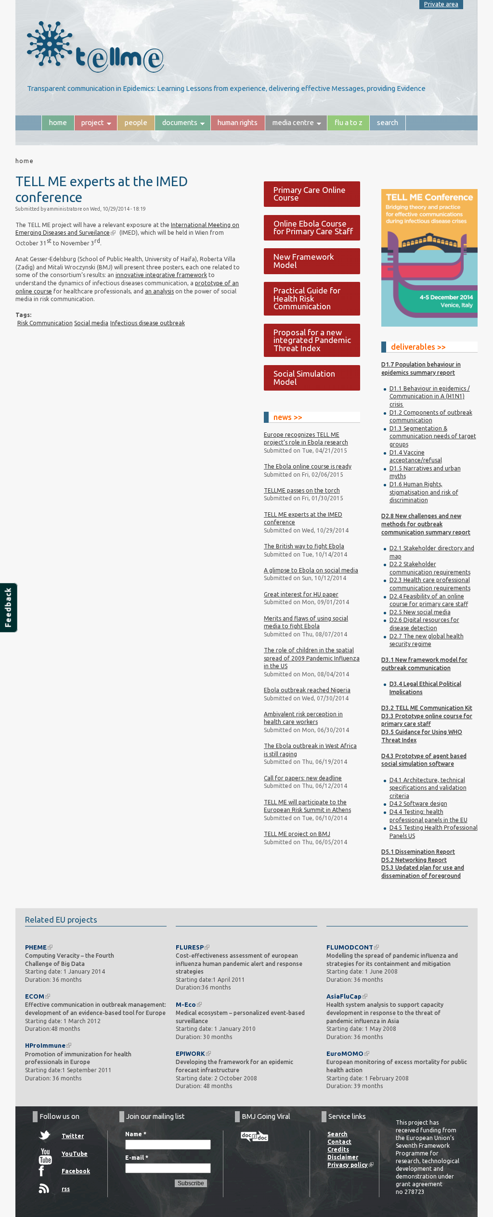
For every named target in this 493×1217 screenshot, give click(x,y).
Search (387, 122)
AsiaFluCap (344, 996)
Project (89, 124)
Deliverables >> (418, 346)
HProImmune (45, 1045)
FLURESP (190, 947)
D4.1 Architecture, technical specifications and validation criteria (428, 788)
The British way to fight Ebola (304, 546)
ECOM (34, 996)
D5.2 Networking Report (414, 860)
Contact (339, 1142)
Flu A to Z (349, 122)
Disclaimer (342, 1157)
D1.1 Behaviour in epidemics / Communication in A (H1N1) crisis (429, 396)
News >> (287, 417)
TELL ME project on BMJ (297, 834)
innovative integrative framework (161, 275)
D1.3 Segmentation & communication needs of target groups (432, 436)
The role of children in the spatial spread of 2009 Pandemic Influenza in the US (312, 658)
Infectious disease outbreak (147, 323)
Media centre (289, 124)
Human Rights (238, 122)
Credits (338, 1149)
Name (135, 1134)
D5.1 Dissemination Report (418, 852)
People (136, 122)
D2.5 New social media (420, 612)
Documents (176, 124)
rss (66, 1189)
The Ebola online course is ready (307, 466)
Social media (91, 323)
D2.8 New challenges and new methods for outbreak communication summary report (425, 524)
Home (58, 122)
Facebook (76, 1171)
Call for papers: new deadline (303, 778)
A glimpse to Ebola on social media (311, 570)
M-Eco (186, 1004)
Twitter (73, 1136)
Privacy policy (347, 1165)
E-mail (136, 1157)
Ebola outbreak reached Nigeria (307, 690)
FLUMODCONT (349, 947)
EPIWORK (190, 1053)
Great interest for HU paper (301, 594)
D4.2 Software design (418, 803)
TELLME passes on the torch (302, 490)
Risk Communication (45, 323)
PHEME (36, 947)
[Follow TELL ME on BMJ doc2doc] (254, 1137)
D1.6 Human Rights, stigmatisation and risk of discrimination (423, 492)
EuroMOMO (344, 1053)
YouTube (75, 1154)
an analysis (159, 291)
